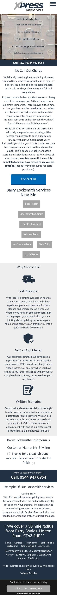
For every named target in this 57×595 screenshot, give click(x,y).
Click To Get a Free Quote (28, 588)
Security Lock (44, 546)
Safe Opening (27, 546)
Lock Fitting (46, 543)
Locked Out (12, 546)
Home (8, 543)
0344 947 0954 (35, 63)
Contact (18, 543)
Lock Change (31, 543)
